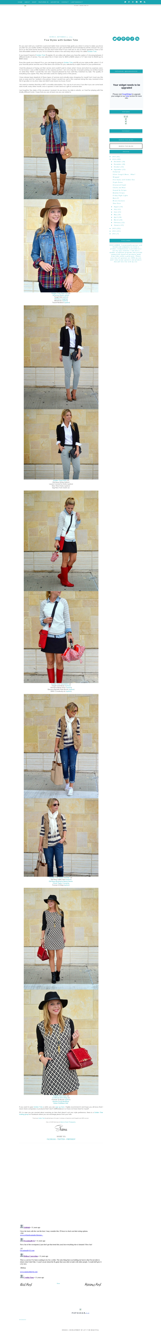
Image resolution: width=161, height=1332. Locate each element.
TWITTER (61, 1139)
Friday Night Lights (120, 195)
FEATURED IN (44, 2)
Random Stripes (119, 193)
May (115, 214)
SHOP (34, 2)
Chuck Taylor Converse (61, 883)
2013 (114, 228)
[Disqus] (61, 1192)
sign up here (59, 1107)
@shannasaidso (131, 71)
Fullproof (116, 172)
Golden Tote (92, 51)
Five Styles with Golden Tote (124, 179)
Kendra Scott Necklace (61, 1101)
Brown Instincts (119, 201)
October (117, 167)
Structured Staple (119, 185)
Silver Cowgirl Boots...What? (124, 174)
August (116, 207)
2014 (114, 159)
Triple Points (118, 182)
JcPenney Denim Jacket (61, 295)
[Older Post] (93, 1286)
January (117, 225)
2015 (114, 156)
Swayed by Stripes (120, 190)
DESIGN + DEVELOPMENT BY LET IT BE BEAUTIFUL (80, 1330)
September (118, 169)
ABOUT (27, 2)
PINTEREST (70, 1139)
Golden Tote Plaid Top (59, 293)
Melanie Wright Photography (68, 1122)
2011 (114, 234)
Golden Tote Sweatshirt (59, 684)
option (65, 297)
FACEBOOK (51, 1139)
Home (58, 1283)
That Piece (117, 203)
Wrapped (116, 177)
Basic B (116, 198)
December (117, 161)
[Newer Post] (26, 1286)
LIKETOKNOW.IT (77, 2)
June (115, 212)
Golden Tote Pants (60, 480)
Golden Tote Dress (60, 1096)
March (116, 220)
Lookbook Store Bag (59, 1098)
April (116, 217)
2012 (114, 231)
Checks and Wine (119, 187)
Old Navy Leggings (61, 299)
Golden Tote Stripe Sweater (60, 878)
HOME (20, 2)
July (115, 209)
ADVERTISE (55, 2)
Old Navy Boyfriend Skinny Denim (61, 881)
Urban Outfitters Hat (61, 1103)
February (117, 222)
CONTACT (65, 2)
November (117, 164)
